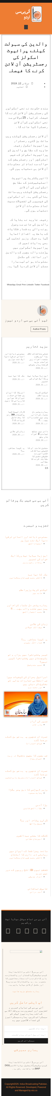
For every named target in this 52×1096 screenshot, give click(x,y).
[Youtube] (27, 931)
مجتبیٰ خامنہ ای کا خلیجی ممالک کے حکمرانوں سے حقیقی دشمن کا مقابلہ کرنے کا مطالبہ (37, 455)
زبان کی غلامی (17, 431)
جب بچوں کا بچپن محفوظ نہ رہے (28, 755)
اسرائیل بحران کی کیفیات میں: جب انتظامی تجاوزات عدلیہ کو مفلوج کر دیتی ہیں (27, 680)
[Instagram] (8, 931)
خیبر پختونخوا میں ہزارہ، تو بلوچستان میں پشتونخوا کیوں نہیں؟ (28, 658)
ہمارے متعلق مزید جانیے (26, 991)
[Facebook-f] (44, 931)
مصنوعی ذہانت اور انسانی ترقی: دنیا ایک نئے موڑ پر (14, 356)
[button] (26, 27)
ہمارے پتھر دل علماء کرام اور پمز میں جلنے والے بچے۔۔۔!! (37, 416)
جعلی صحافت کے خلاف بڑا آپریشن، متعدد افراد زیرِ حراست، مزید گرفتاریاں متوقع (37, 359)
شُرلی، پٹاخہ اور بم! (34, 820)
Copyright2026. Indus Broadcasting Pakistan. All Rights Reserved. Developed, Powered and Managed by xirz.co (26, 1087)
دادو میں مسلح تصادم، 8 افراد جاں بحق (39, 434)
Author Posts (39, 329)
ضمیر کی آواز (39, 721)
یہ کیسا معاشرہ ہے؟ (34, 639)
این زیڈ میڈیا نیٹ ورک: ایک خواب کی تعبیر (37, 378)
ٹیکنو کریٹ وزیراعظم (41, 393)
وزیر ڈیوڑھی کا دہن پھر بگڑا (28, 789)
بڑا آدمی (42, 804)
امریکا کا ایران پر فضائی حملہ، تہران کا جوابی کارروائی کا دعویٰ (15, 396)
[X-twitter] (35, 931)
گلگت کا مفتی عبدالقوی (32, 835)
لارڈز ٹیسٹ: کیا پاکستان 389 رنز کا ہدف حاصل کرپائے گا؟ (15, 416)
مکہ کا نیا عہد (16, 375)
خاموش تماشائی (38, 888)
